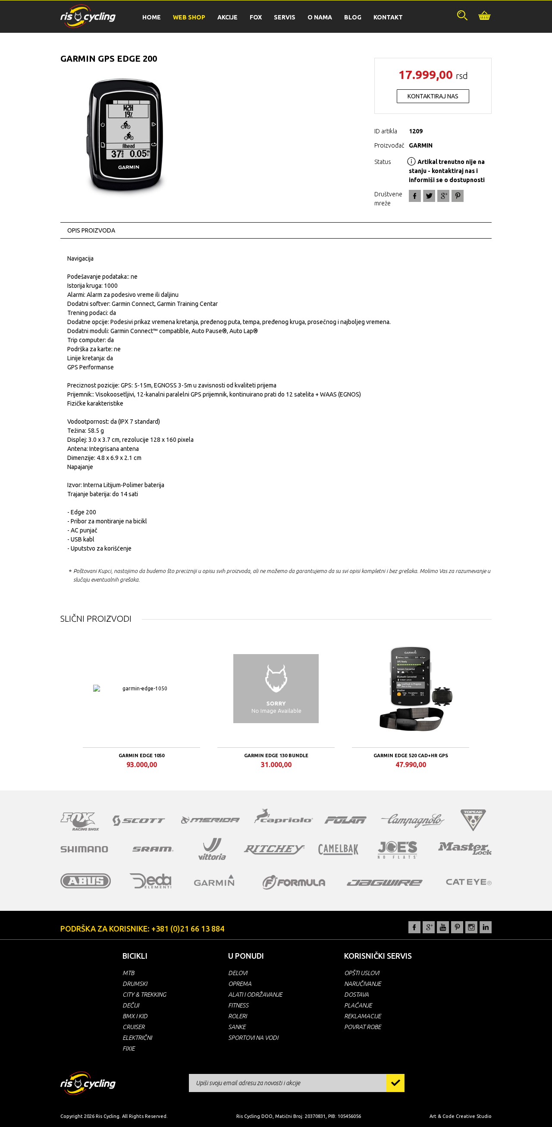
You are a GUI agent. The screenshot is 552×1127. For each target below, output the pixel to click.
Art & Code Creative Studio (461, 1116)
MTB (128, 973)
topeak (473, 820)
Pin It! (458, 196)
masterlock (465, 848)
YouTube (443, 927)
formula (294, 882)
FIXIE (128, 1048)
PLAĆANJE (358, 1005)
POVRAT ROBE (362, 1026)
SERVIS (284, 17)
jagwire (384, 882)
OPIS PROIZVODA (91, 230)
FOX (256, 17)
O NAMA (319, 17)
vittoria (212, 849)
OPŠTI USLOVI (361, 973)
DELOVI (237, 973)
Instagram (471, 927)
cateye (468, 881)
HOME (151, 17)
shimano (84, 849)
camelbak (338, 850)
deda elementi (150, 881)
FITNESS (238, 1005)
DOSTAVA (356, 994)
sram (153, 849)
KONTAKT (388, 17)
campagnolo (412, 820)
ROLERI (237, 1016)
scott (139, 820)
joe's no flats (397, 850)
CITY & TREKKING (144, 994)
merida (210, 819)
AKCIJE (227, 17)
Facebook (415, 196)
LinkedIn (486, 927)
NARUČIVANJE (362, 983)
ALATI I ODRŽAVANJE (255, 994)
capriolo (284, 817)
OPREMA (239, 983)
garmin (214, 880)
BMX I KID (134, 1016)
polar (345, 819)
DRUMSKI (134, 983)
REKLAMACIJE (362, 1016)
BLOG (352, 17)
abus (85, 880)
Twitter (429, 196)
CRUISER (133, 1026)
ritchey (274, 850)
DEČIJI (130, 1005)
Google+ (443, 196)
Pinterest (457, 927)
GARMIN (421, 145)
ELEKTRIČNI (137, 1037)
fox (79, 821)
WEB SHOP (189, 17)
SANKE (236, 1026)
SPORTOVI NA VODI (253, 1037)
